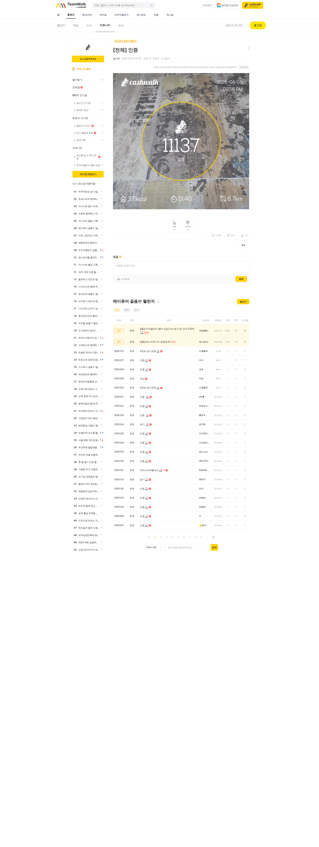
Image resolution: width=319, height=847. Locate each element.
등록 (241, 279)
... (207, 537)
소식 (89, 25)
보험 (156, 14)
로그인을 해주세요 (88, 59)
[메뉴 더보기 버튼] (248, 48)
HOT (127, 310)
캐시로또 (141, 14)
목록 (243, 245)
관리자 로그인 (234, 25)
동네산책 (87, 14)
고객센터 (207, 5)
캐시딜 (169, 14)
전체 (117, 310)
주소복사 (244, 67)
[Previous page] (149, 537)
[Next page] (213, 537)
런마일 (103, 14)
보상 (121, 25)
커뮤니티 (105, 25)
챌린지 (61, 25)
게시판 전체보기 (88, 174)
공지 (136, 310)
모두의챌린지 (122, 14)
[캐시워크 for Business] (252, 5)
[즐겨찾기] (158, 301)
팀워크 (70, 14)
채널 (75, 25)
